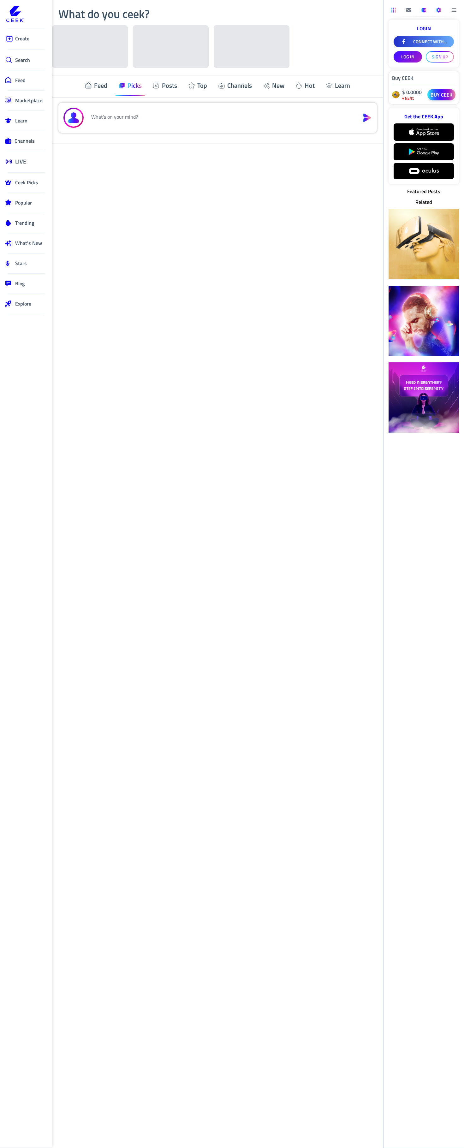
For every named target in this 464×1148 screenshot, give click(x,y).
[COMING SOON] (408, 10)
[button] (221, 118)
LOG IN (407, 56)
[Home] (26, 14)
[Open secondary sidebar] (393, 10)
